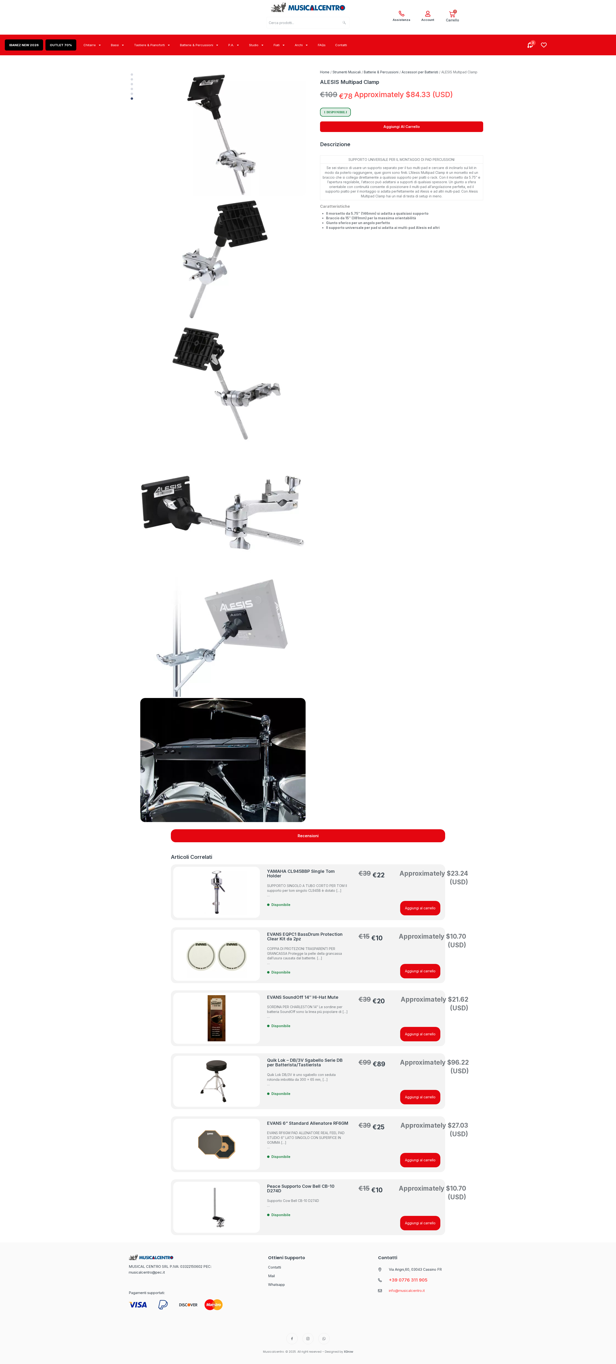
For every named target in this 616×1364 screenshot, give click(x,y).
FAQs (322, 45)
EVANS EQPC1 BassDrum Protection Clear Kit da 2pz (305, 937)
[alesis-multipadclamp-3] (223, 384)
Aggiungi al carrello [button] (420, 908)
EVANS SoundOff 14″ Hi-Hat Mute (302, 997)
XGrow (348, 1352)
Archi (299, 45)
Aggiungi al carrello (401, 126)
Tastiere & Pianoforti (149, 45)
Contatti (341, 45)
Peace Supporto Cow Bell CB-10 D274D (300, 1189)
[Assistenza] (401, 14)
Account (427, 20)
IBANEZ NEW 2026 (24, 45)
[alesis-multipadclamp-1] (223, 134)
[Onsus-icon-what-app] (324, 1338)
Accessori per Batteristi (420, 72)
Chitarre (89, 45)
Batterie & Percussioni (196, 45)
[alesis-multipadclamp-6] (223, 760)
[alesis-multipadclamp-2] (223, 259)
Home (324, 72)
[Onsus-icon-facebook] (292, 1338)
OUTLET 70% (61, 45)
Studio (253, 45)
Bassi (115, 45)
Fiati (277, 45)
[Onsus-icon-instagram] (308, 1338)
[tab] (308, 835)
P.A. (231, 45)
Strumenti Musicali (347, 72)
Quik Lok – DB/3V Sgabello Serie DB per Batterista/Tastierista (305, 1063)
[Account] (428, 14)
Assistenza (401, 20)
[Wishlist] (544, 45)
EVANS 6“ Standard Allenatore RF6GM (307, 1123)
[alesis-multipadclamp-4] (223, 510)
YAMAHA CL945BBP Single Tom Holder (301, 874)
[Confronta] (530, 45)
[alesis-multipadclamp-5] (223, 635)
